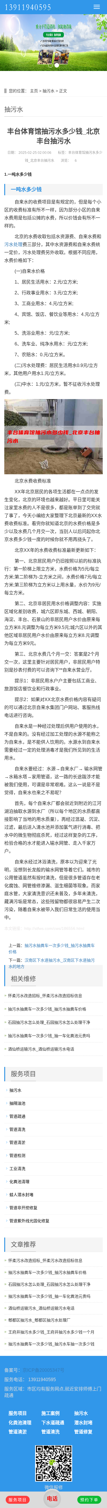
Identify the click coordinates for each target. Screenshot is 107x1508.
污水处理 (13, 244)
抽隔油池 (17, 1103)
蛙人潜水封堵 (21, 1194)
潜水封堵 (83, 1422)
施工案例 (50, 1413)
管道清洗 (17, 1129)
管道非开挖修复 (23, 1207)
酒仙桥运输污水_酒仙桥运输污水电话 (41, 1049)
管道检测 (17, 1155)
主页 (34, 91)
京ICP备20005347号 (43, 1370)
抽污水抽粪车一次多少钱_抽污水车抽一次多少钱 (51, 1344)
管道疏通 (17, 1116)
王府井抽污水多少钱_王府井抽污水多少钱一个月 (51, 1332)
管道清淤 (17, 1142)
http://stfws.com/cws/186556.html (54, 928)
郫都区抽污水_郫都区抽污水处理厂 (39, 1320)
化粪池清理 (19, 1181)
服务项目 (18, 1413)
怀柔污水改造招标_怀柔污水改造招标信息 (45, 995)
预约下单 (89, 1499)
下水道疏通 (52, 1422)
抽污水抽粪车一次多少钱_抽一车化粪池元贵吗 (49, 1035)
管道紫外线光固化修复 (29, 1220)
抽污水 (48, 91)
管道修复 (83, 1431)
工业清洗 (17, 1168)
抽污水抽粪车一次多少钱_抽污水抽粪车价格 (47, 1009)
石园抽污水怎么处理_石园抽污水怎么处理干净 (49, 1022)
